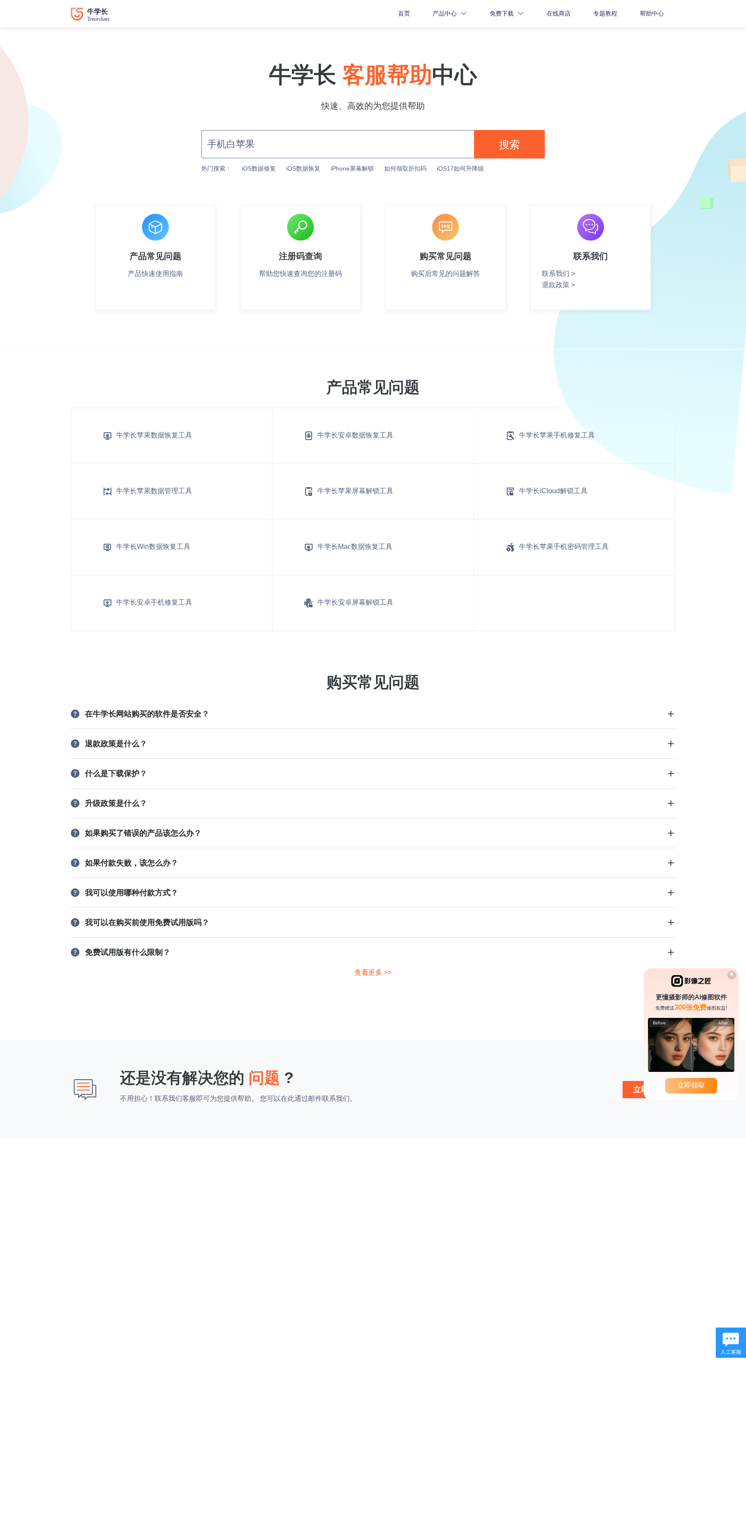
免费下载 (502, 13)
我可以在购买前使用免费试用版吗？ (147, 922)
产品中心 (445, 13)
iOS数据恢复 (303, 168)
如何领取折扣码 (405, 168)
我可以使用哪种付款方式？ (131, 892)
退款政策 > (558, 284)
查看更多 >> (373, 972)
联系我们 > (558, 273)
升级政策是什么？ (116, 803)
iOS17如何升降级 (460, 168)
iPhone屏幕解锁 (352, 168)
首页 (404, 13)
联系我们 (336, 1098)
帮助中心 (652, 13)
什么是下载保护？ (116, 773)
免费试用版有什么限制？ (128, 952)
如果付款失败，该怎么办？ (131, 863)
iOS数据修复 (259, 168)
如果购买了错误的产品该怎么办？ (143, 833)
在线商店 (559, 13)
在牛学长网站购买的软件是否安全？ (147, 714)
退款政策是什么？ (116, 743)
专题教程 (605, 13)
